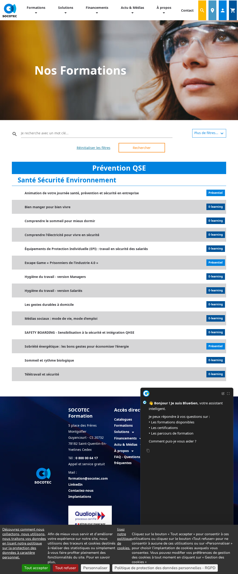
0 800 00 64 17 (87, 458)
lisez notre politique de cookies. (124, 538)
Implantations (79, 496)
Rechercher (142, 147)
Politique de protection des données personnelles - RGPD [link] (165, 568)
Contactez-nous (80, 490)
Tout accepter (36, 568)
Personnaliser (95, 568)
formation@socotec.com (88, 478)
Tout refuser (65, 568)
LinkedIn (75, 484)
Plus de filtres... (209, 133)
